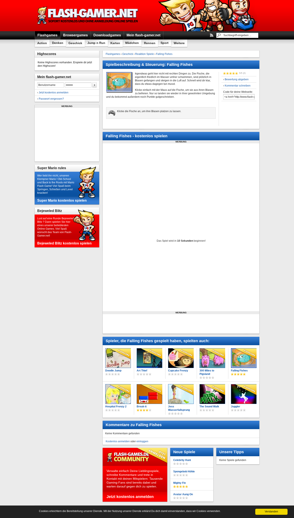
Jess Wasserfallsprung (179, 408)
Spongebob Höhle (184, 471)
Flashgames (113, 54)
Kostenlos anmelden (118, 441)
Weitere (179, 43)
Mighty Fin (179, 482)
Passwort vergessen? (51, 98)
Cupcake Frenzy (178, 370)
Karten (115, 43)
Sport (165, 43)
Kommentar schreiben (238, 85)
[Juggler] (244, 394)
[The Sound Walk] (212, 394)
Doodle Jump (113, 370)
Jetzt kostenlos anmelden (53, 92)
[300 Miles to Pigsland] (212, 358)
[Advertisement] (67, 135)
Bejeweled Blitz (49, 211)
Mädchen (132, 43)
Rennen (149, 43)
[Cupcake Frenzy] (181, 358)
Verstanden (271, 511)
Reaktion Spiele (144, 54)
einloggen (142, 441)
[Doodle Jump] (118, 358)
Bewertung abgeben (237, 79)
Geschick (75, 43)
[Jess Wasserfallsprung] (181, 394)
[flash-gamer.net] (88, 15)
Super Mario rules (51, 168)
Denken (57, 43)
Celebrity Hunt (182, 460)
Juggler (235, 406)
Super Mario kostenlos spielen (62, 200)
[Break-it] (149, 394)
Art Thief (142, 370)
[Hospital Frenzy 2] (118, 394)
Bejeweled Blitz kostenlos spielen (64, 243)
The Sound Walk (209, 406)
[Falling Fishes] (244, 358)
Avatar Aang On (183, 494)
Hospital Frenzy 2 (116, 406)
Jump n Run (96, 43)
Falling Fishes (164, 54)
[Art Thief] (149, 358)
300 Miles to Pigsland (207, 372)
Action (42, 43)
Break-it (142, 406)
